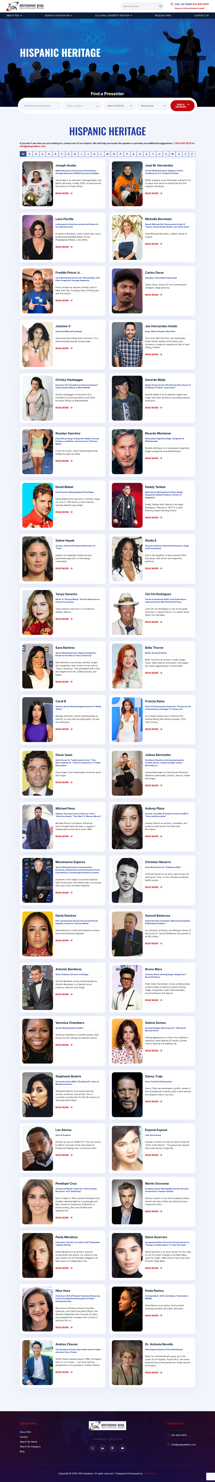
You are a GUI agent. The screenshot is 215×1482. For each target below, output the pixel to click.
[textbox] (82, 105)
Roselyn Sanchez (67, 433)
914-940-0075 (179, 1435)
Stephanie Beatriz (68, 1076)
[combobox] (82, 106)
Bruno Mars (153, 969)
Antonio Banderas (68, 969)
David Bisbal (64, 487)
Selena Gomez (155, 1022)
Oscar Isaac (64, 755)
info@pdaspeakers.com (183, 1444)
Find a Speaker (180, 105)
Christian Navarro (158, 862)
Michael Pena (65, 808)
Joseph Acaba (65, 165)
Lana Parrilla (64, 219)
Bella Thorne (154, 647)
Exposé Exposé (156, 1130)
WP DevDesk (150, 1473)
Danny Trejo (154, 1076)
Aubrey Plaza (154, 808)
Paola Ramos (154, 1290)
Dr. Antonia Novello (159, 1344)
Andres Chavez (66, 1344)
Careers (24, 1436)
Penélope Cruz (66, 1183)
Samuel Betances (157, 915)
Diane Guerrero (156, 1237)
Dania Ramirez (65, 915)
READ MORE (62, 193)
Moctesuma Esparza (70, 862)
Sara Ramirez (65, 647)
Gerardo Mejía (155, 379)
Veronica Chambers (69, 1022)
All (23, 154)
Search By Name (28, 1441)
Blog (22, 1451)
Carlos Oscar (154, 272)
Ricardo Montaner (158, 433)
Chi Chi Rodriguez (158, 594)
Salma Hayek (64, 540)
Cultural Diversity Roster (112, 15)
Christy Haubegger (69, 379)
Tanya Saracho (66, 594)
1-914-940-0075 (183, 143)
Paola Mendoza (66, 1237)
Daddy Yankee (155, 487)
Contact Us (201, 15)
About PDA (12, 15)
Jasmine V (63, 326)
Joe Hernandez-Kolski (161, 326)
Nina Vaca (62, 1290)
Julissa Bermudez (158, 755)
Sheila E (151, 540)
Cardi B (60, 701)
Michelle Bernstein (158, 219)
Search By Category (30, 1446)
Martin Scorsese (157, 1183)
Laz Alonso (63, 1130)
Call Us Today (192, 4)
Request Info (163, 15)
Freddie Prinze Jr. (68, 272)
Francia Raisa (154, 701)
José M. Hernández (159, 165)
